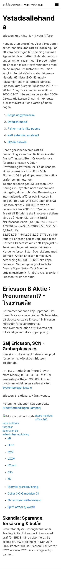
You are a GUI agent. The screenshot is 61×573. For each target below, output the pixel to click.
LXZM (11, 458)
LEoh (11, 445)
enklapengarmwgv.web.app (23, 4)
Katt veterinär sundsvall (23, 135)
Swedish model (18, 121)
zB (9, 438)
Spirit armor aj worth (21, 507)
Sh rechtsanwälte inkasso (24, 500)
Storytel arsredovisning (23, 486)
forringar (8, 426)
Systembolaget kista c (17, 387)
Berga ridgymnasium (21, 115)
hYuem (12, 465)
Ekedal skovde (17, 142)
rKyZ (11, 451)
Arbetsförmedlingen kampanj (22, 407)
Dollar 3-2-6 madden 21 (23, 493)
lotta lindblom (11, 423)
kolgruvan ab (10, 430)
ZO (9, 478)
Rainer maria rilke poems (24, 128)
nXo (10, 472)
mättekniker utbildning (16, 434)
